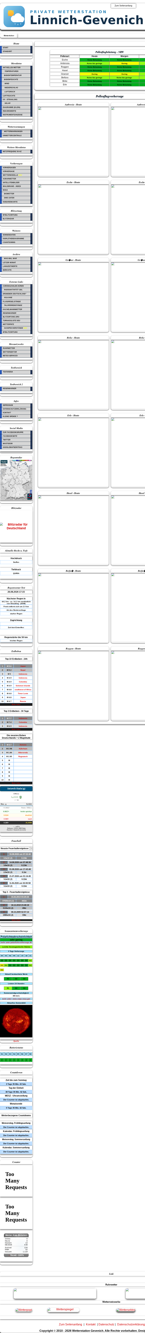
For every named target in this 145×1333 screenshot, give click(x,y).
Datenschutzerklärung (14, 409)
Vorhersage (8, 171)
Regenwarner (9, 313)
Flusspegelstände (12, 302)
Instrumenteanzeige (12, 115)
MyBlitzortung (10, 215)
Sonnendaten (9, 235)
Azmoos (23, 745)
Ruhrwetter (9, 348)
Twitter (6, 440)
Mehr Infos (16, 704)
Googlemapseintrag (12, 447)
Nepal (23, 670)
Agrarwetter (9, 179)
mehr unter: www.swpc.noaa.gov (16, 999)
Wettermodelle (12, 175)
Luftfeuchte (9, 96)
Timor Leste (23, 693)
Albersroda (23, 753)
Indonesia (23, 674)
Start (5, 48)
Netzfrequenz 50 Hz (12, 151)
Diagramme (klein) (11, 107)
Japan (23, 666)
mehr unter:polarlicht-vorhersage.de (16, 942)
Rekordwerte (9, 111)
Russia (23, 701)
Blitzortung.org (11, 317)
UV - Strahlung (10, 99)
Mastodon (8, 443)
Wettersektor (10, 352)
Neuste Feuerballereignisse (16, 848)
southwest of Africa (23, 690)
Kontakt (7, 413)
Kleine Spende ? (10, 416)
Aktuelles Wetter (12, 67)
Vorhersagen (9, 168)
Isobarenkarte (10, 202)
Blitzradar (8, 219)
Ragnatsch (23, 756)
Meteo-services (10, 356)
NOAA (5, 190)
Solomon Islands (23, 686)
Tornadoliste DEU (11, 320)
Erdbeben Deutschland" (14, 294)
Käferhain (23, 749)
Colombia (23, 682)
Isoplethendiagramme (13, 239)
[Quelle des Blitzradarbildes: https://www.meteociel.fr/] (16, 529)
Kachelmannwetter (12, 309)
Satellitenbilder (11, 182)
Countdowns (9, 242)
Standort (7, 51)
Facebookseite (10, 436)
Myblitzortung (10, 332)
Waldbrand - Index (12, 186)
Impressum (8, 405)
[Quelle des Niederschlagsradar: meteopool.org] (16, 499)
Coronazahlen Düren (13, 286)
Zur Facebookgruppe (13, 432)
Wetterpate (8, 324)
